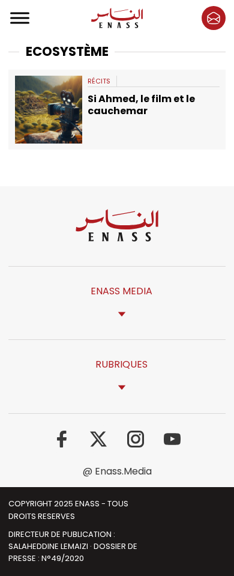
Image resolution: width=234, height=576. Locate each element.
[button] (214, 18)
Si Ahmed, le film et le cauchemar (141, 104)
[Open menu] (20, 18)
